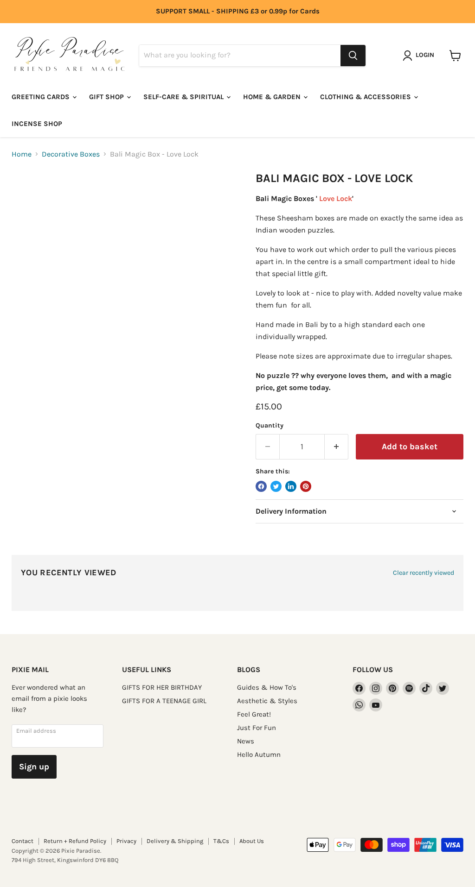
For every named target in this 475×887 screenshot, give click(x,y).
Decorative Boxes (71, 154)
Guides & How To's (266, 687)
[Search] (353, 55)
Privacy (126, 840)
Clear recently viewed (423, 573)
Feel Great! (254, 714)
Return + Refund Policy (75, 840)
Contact (22, 840)
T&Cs (221, 840)
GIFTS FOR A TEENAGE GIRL (164, 701)
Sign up (34, 766)
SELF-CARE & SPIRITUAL (184, 97)
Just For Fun (256, 727)
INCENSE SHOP (37, 124)
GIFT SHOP (107, 97)
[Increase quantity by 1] (336, 446)
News (245, 741)
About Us (251, 840)
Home (22, 154)
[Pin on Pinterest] (305, 486)
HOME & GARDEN (272, 97)
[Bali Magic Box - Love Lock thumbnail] (25, 194)
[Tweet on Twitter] (276, 486)
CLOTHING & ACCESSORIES (366, 97)
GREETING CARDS (41, 97)
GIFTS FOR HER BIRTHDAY (162, 687)
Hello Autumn (259, 754)
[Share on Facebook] (261, 486)
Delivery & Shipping (175, 840)
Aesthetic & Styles (267, 701)
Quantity (269, 425)
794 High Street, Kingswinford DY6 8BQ (65, 859)
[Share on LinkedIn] (290, 486)
